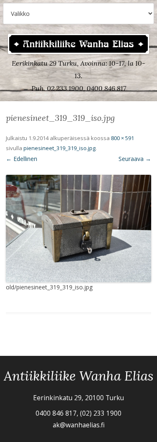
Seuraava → (134, 159)
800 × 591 (122, 138)
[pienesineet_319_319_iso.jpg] (78, 228)
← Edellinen (21, 159)
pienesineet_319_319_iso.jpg (59, 148)
